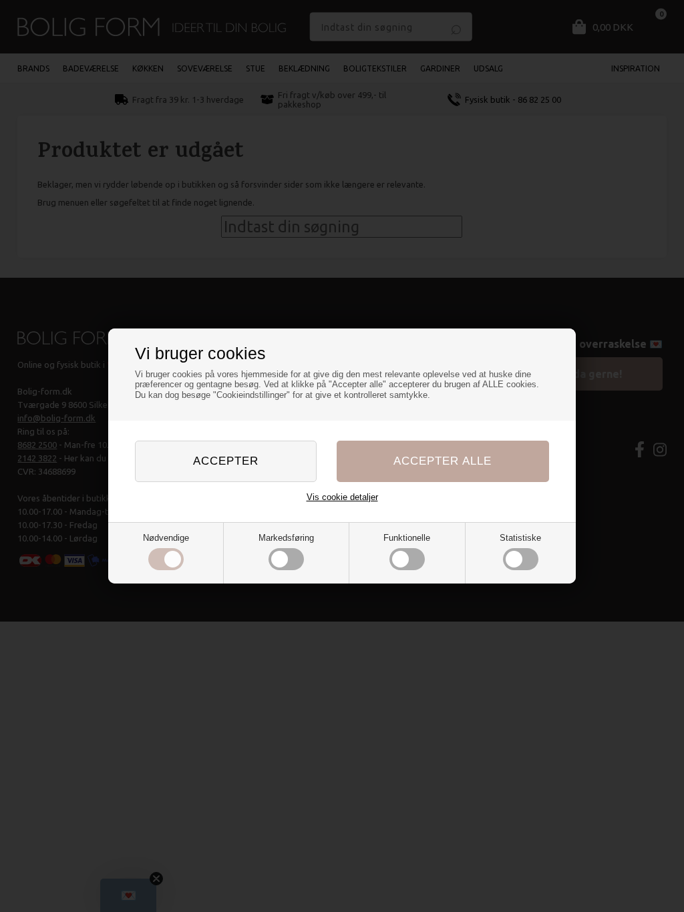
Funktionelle (406, 538)
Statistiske (520, 538)
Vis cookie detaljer (342, 497)
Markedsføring (286, 538)
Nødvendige (166, 538)
